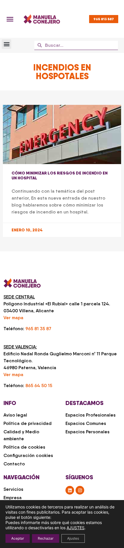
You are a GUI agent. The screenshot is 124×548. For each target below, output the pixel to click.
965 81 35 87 (38, 328)
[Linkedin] (69, 490)
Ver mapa (13, 317)
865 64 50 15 (38, 385)
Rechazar (45, 538)
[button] (6, 44)
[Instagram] (80, 490)
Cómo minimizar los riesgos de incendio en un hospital (60, 175)
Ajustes (73, 538)
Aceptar (17, 538)
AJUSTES (75, 527)
